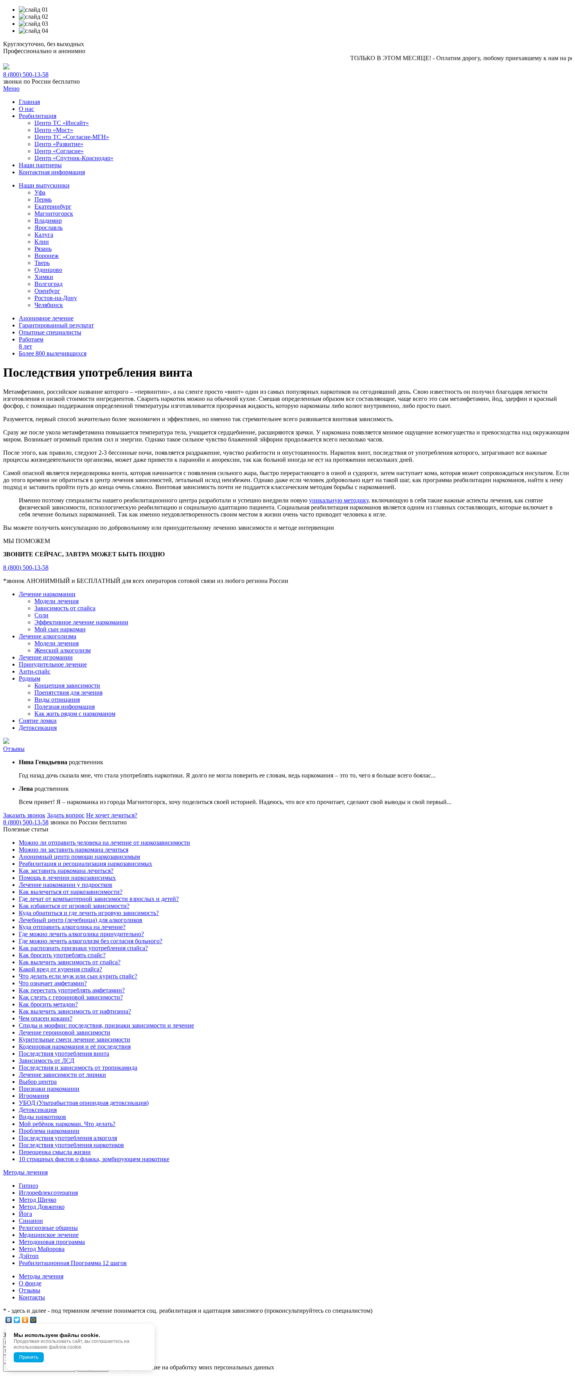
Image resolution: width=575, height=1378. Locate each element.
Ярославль (48, 227)
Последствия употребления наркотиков (71, 1145)
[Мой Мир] (33, 1320)
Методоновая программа (52, 1242)
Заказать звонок (24, 815)
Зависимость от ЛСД (46, 1060)
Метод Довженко (42, 1206)
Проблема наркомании (49, 1131)
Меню (11, 88)
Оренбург (47, 291)
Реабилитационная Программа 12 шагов (73, 1263)
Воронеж (46, 255)
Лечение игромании (46, 657)
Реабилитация (37, 116)
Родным (29, 678)
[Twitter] (17, 1320)
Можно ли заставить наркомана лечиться (73, 849)
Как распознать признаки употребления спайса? (83, 948)
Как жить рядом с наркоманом (74, 713)
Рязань (43, 248)
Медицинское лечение (49, 1234)
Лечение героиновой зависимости (64, 1032)
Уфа (39, 192)
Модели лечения (56, 601)
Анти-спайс (34, 671)
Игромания (34, 1095)
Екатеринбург (53, 206)
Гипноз (28, 1185)
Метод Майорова (42, 1249)
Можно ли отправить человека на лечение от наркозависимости (104, 842)
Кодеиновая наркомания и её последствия (75, 1046)
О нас (26, 108)
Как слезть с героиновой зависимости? (71, 997)
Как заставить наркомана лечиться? (66, 870)
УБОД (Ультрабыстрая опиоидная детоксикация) (84, 1102)
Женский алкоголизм (62, 650)
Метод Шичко (37, 1199)
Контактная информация (52, 172)
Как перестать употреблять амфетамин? (72, 990)
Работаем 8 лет (31, 343)
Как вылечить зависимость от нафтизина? (75, 1011)
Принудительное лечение (53, 664)
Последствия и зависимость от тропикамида (78, 1067)
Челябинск (48, 305)
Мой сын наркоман (60, 629)
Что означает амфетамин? (53, 983)
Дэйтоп (29, 1256)
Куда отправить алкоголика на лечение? (72, 927)
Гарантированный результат (56, 325)
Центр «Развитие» (58, 144)
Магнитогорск (53, 213)
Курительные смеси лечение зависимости (74, 1039)
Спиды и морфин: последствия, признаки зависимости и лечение (106, 1025)
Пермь (43, 199)
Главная (29, 101)
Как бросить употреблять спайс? (62, 955)
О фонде (30, 1283)
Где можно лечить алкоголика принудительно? (81, 934)
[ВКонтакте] (9, 1320)
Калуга (43, 234)
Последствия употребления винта (64, 1053)
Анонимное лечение (46, 318)
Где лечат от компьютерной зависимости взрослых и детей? (99, 898)
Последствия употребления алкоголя (68, 1138)
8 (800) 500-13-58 (26, 74)
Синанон (31, 1220)
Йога (25, 1213)
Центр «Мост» (53, 130)
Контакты (32, 1297)
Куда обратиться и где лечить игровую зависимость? (89, 913)
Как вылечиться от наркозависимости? (70, 891)
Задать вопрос (65, 815)
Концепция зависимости (67, 685)
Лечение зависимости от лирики (62, 1074)
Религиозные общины (48, 1227)
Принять (28, 1357)
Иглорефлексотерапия (48, 1192)
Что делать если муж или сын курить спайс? (78, 976)
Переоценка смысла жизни (55, 1152)
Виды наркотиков (42, 1116)
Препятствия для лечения (68, 692)
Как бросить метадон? (48, 1004)
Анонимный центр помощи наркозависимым (79, 856)
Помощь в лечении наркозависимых (67, 877)
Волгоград (48, 284)
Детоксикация (38, 727)
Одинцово (48, 269)
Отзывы (14, 748)
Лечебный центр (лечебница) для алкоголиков (80, 920)
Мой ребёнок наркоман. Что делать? (67, 1124)
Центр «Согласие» (59, 151)
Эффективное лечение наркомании (81, 622)
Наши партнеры (40, 165)
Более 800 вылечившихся (52, 353)
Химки (43, 276)
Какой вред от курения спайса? (60, 969)
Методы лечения (25, 1172)
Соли (41, 615)
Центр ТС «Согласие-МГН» (71, 137)
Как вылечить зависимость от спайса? (69, 962)
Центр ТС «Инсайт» (61, 123)
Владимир (48, 220)
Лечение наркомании (47, 594)
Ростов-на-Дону (55, 298)
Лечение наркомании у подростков (65, 884)
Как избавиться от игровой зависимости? (74, 906)
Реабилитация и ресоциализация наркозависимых (85, 863)
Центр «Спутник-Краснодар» (73, 158)
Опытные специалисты (50, 332)
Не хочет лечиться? (111, 815)
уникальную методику (338, 500)
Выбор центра (38, 1081)
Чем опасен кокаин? (45, 1018)
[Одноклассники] (25, 1320)
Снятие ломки (38, 720)
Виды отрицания (57, 699)
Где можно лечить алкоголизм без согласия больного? (90, 941)
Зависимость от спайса (64, 608)
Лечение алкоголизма (47, 636)
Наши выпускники (44, 185)
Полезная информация (64, 706)
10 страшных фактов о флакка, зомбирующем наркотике (94, 1159)
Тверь (42, 262)
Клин (41, 241)
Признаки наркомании (49, 1088)
